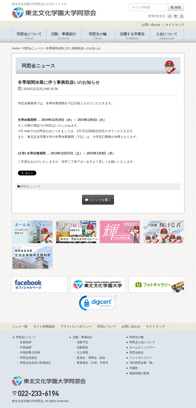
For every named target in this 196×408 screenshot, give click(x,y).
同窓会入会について (142, 342)
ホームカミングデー (142, 347)
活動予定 (82, 342)
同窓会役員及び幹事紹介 (35, 362)
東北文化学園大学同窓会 (28, 401)
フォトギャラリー (140, 357)
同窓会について (29, 36)
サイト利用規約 (44, 326)
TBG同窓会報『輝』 (142, 362)
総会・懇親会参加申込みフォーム (83, 239)
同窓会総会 (136, 352)
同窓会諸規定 (28, 357)
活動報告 (82, 347)
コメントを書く (99, 199)
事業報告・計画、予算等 (92, 362)
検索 (177, 7)
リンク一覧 (19, 326)
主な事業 (82, 352)
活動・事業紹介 (63, 36)
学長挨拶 (25, 347)
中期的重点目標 (30, 352)
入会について (167, 36)
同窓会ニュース (33, 48)
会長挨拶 (25, 342)
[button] (98, 304)
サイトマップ (174, 25)
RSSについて (106, 326)
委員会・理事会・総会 (91, 357)
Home (16, 48)
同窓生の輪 (98, 36)
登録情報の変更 (139, 373)
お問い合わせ (151, 25)
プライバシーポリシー (76, 326)
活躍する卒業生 (132, 36)
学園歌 (133, 368)
